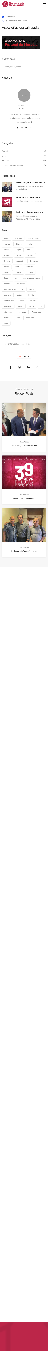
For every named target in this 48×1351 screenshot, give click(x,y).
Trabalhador (36, 312)
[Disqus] (24, 599)
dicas (29, 250)
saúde (31, 306)
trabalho (7, 318)
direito (19, 255)
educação (20, 261)
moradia (7, 284)
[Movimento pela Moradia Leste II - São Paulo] (13, 4)
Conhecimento (33, 238)
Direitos (30, 255)
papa (22, 301)
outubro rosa (9, 301)
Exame (6, 267)
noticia (19, 295)
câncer (6, 250)
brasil (6, 238)
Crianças (19, 244)
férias (6, 272)
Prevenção (8, 306)
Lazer (6, 278)
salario (20, 306)
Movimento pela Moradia (18, 21)
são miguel (8, 312)
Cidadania (18, 238)
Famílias (29, 267)
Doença (7, 261)
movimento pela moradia (13, 289)
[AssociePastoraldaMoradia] (10, 367)
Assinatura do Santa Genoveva (24, 551)
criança (7, 244)
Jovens (30, 272)
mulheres (7, 295)
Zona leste (30, 318)
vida (18, 318)
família (17, 267)
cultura (30, 244)
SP (41, 306)
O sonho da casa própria (12, 165)
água (6, 323)
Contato (5, 151)
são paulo (22, 312)
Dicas (4, 156)
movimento (21, 284)
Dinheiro (7, 255)
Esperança (34, 261)
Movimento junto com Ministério (24, 445)
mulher (31, 289)
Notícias (5, 161)
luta (16, 278)
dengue (18, 250)
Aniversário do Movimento (24, 498)
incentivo (18, 272)
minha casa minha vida (31, 278)
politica (33, 301)
